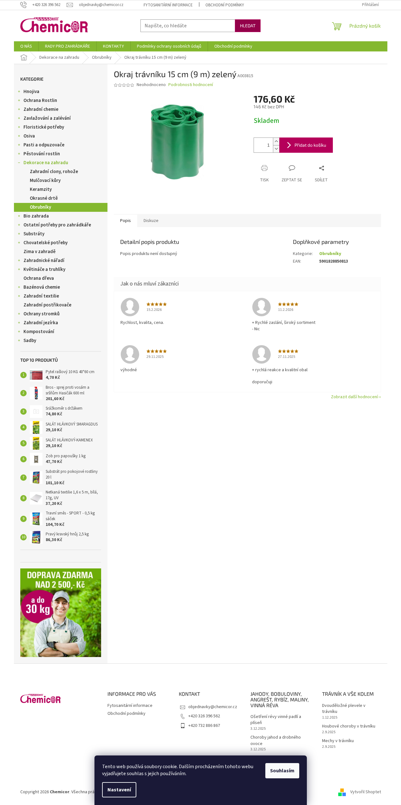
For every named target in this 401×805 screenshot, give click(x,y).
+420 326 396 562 (204, 716)
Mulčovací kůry (45, 180)
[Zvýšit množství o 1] (276, 141)
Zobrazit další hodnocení (354, 397)
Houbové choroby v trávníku (348, 726)
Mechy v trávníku (338, 741)
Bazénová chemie (41, 287)
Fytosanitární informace (168, 5)
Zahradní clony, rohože (54, 171)
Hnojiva (31, 91)
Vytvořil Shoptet (365, 792)
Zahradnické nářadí (43, 260)
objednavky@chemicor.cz (212, 707)
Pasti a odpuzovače (43, 145)
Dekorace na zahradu (45, 162)
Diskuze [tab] (151, 221)
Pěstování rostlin (41, 154)
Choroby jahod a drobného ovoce (275, 741)
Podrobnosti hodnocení (190, 85)
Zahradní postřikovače (47, 305)
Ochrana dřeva (38, 278)
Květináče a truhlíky (44, 269)
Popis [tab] (125, 221)
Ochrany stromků (41, 314)
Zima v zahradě (39, 251)
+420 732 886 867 (204, 725)
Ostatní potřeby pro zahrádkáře (57, 225)
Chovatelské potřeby (45, 242)
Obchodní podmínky (224, 5)
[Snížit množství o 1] (276, 148)
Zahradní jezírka (40, 322)
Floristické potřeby (43, 127)
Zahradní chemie (40, 109)
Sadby (29, 340)
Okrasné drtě (44, 198)
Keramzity (41, 189)
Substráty (33, 234)
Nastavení (119, 789)
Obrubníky (40, 207)
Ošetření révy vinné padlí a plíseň (275, 720)
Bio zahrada (36, 216)
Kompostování (38, 331)
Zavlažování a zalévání (47, 118)
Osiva (29, 136)
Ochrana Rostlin (40, 100)
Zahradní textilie (41, 296)
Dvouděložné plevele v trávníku (343, 709)
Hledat (247, 25)
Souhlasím (282, 770)
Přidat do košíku (310, 145)
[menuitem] (26, 46)
